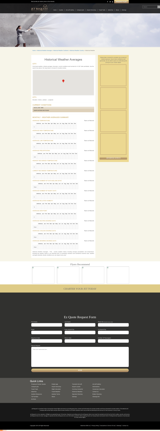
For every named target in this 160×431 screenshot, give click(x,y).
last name (67, 322)
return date (68, 338)
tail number (34, 396)
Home (55, 10)
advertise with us (85, 425)
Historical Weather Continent (60, 50)
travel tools (34, 389)
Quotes (61, 10)
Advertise (110, 10)
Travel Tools (102, 10)
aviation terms (56, 394)
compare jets (35, 386)
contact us (125, 425)
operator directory (77, 394)
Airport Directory (91, 10)
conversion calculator (98, 389)
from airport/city (69, 329)
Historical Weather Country (77, 50)
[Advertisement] (113, 75)
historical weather (77, 391)
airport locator (76, 386)
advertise (33, 391)
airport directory (56, 386)
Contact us (95, 391)
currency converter (77, 389)
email (32, 329)
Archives (33, 399)
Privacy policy (95, 425)
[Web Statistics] (3, 430)
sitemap (74, 396)
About (117, 10)
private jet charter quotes (38, 384)
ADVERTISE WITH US (113, 158)
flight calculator (56, 389)
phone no (105, 322)
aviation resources (36, 394)
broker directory (97, 394)
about (53, 396)
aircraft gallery (96, 384)
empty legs (55, 384)
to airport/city (102, 329)
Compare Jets (80, 10)
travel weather (56, 391)
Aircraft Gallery (70, 10)
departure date (35, 338)
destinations (96, 386)
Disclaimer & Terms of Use (107, 425)
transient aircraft (77, 384)
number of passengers (104, 338)
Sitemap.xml (96, 396)
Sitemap (124, 10)
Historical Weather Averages (44, 50)
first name (34, 322)
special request (35, 345)
